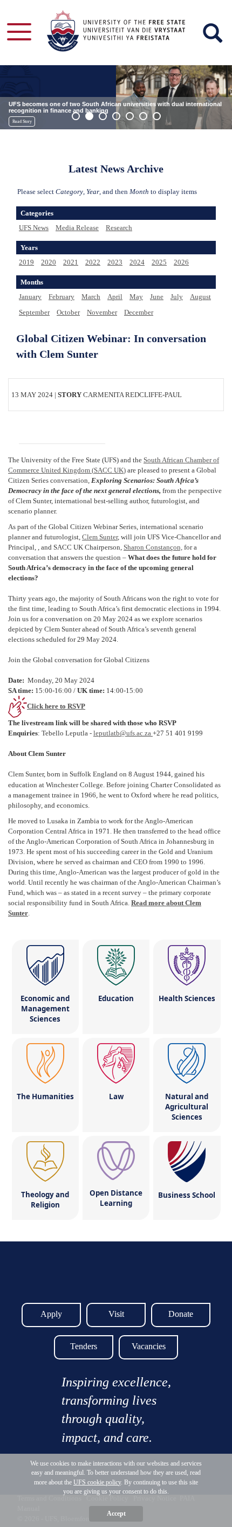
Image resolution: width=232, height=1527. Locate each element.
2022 (92, 262)
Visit (116, 1313)
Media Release (77, 228)
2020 (48, 262)
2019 (26, 262)
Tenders (83, 1346)
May (136, 297)
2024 (137, 262)
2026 (181, 262)
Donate (180, 1313)
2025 (159, 262)
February (61, 297)
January (30, 297)
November (102, 312)
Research (119, 228)
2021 (70, 262)
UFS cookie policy (97, 1482)
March (90, 297)
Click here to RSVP (56, 706)
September (34, 312)
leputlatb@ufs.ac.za (123, 733)
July (176, 297)
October (68, 312)
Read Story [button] (22, 121)
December (138, 312)
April (114, 297)
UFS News (34, 228)
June (156, 297)
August (200, 297)
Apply (51, 1313)
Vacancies (149, 1346)
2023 (114, 262)
